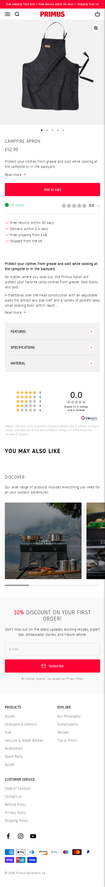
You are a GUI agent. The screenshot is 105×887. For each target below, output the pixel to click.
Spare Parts (14, 756)
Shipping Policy (16, 820)
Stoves (10, 716)
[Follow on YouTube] (33, 836)
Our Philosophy (69, 716)
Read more (13, 174)
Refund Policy (15, 804)
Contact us (13, 796)
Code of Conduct (18, 788)
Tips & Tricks (67, 740)
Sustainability (67, 724)
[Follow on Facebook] (8, 836)
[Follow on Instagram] (20, 836)
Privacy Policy (15, 812)
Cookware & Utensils (21, 724)
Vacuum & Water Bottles (24, 740)
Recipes (63, 732)
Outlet (9, 764)
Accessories (13, 748)
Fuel (8, 732)
